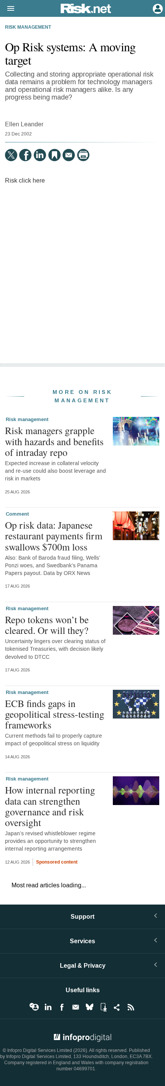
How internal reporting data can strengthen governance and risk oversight (50, 806)
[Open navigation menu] (7, 9)
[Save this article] (54, 155)
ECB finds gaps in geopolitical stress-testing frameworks (54, 714)
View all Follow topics (34, 1007)
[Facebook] (25, 155)
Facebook (61, 1007)
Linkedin (48, 1007)
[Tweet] (11, 155)
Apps (103, 1007)
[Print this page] (83, 155)
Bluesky (89, 1007)
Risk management (28, 27)
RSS (130, 1007)
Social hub (117, 1007)
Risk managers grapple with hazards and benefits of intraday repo (54, 441)
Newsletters (75, 1007)
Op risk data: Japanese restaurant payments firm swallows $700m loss (53, 535)
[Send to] (69, 155)
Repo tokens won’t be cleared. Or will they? (47, 624)
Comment (17, 514)
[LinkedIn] (40, 155)
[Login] (157, 8)
